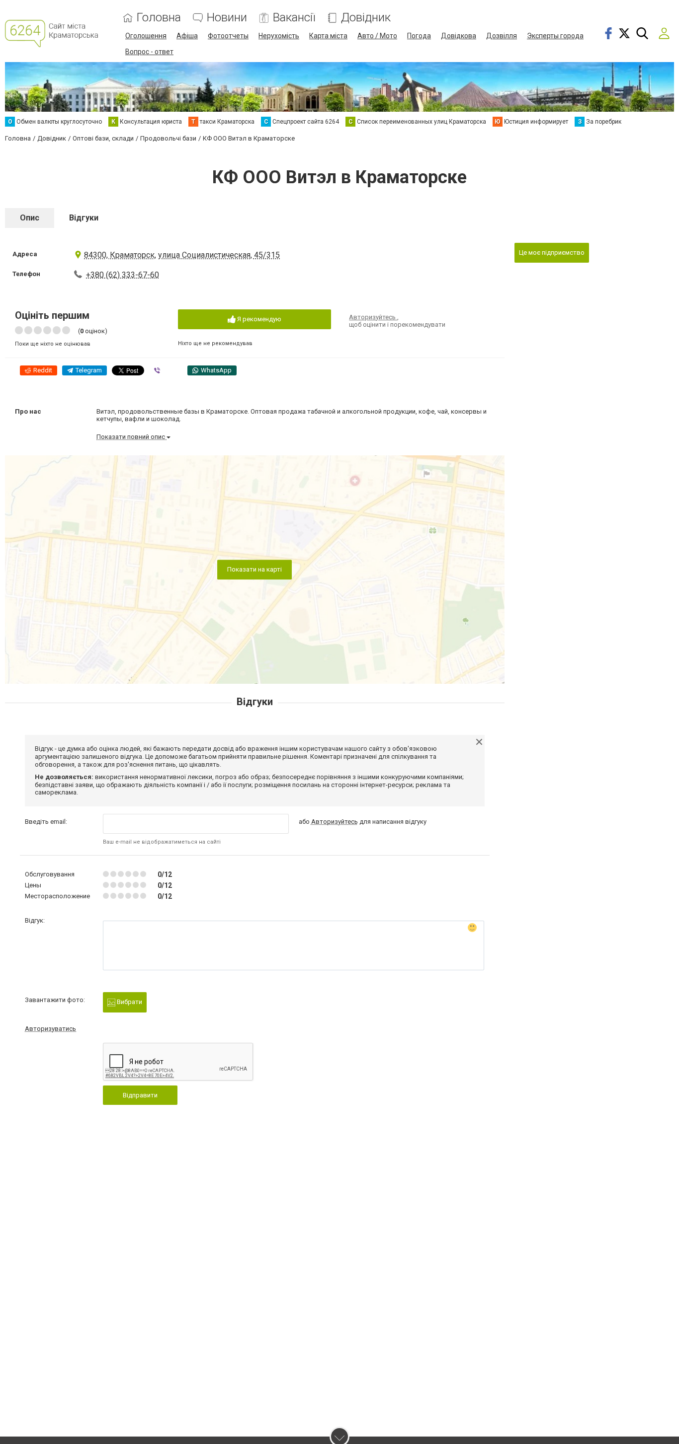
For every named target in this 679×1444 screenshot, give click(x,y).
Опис (29, 217)
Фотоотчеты (228, 36)
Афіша (187, 36)
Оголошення (146, 36)
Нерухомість (278, 36)
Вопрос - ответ (149, 52)
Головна (159, 17)
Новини (227, 17)
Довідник (366, 17)
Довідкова (458, 36)
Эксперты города (555, 36)
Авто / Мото (377, 36)
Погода (419, 36)
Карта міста (328, 36)
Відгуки (83, 217)
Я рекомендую (258, 319)
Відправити (140, 1095)
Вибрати (128, 1002)
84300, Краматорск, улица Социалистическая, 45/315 (182, 255)
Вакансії (294, 17)
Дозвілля (501, 36)
